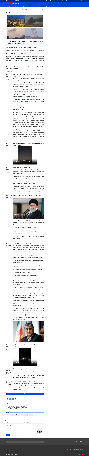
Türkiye (15, 6)
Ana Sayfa (8, 6)
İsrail (22, 414)
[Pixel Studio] (81, 454)
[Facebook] (78, 441)
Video (49, 6)
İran (12, 6)
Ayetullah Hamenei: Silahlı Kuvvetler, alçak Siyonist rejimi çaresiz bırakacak (21, 408)
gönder (8, 434)
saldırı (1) (26, 414)
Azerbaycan (19, 6)
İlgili (82, 447)
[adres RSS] (76, 441)
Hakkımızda (72, 447)
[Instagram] (82, 441)
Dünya (23, 6)
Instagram (69, 0)
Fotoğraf (46, 6)
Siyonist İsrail (12, 414)
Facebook (58, 0)
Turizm (42, 6)
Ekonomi (30, 6)
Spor (39, 6)
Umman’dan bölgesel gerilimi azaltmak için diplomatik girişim (18, 409)
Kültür (34, 6)
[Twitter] (80, 441)
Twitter (64, 0)
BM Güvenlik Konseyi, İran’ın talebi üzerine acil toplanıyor (18, 407)
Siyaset (26, 6)
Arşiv (48, 0)
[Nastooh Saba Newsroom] (78, 454)
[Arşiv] (75, 441)
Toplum (36, 6)
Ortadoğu (18, 414)
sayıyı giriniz (8, 430)
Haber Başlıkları (54, 6)
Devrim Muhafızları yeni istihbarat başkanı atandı (16, 406)
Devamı (25, 393)
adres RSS (53, 0)
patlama (30, 414)
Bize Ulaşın (78, 447)
